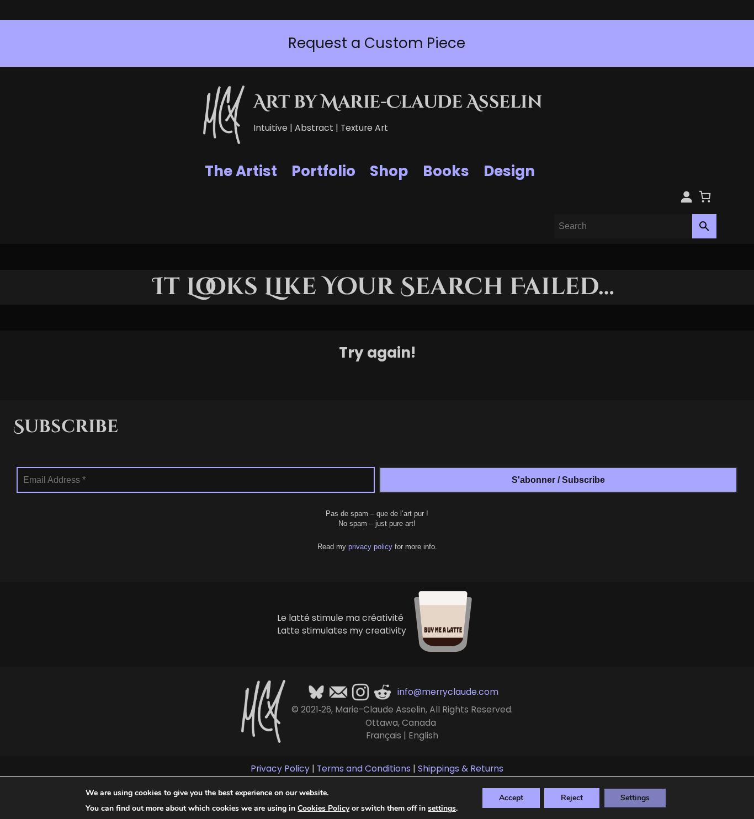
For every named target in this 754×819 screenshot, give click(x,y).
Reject (572, 797)
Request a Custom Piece (376, 43)
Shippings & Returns (460, 768)
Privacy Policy (280, 768)
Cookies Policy (323, 808)
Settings (635, 797)
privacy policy (370, 547)
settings (442, 808)
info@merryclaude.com (447, 692)
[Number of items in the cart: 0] (704, 196)
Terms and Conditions (364, 768)
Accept (511, 797)
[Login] (686, 196)
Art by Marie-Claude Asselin (398, 102)
